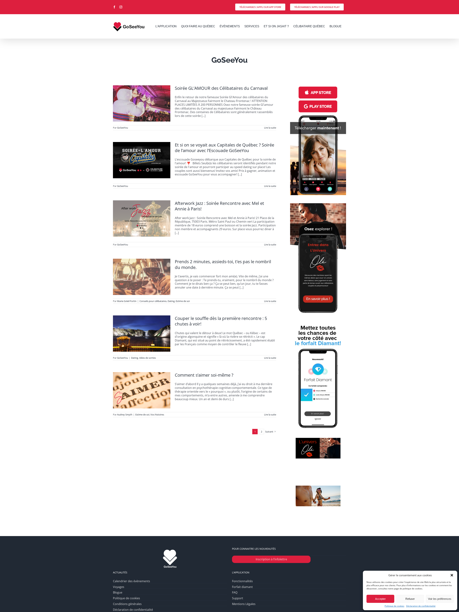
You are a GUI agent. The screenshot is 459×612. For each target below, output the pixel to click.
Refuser (410, 598)
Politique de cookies (394, 606)
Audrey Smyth (124, 414)
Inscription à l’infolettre (271, 559)
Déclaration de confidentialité (421, 606)
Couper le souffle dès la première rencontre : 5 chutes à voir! (221, 321)
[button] (452, 575)
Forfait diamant (242, 587)
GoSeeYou (122, 127)
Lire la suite (270, 127)
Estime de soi (183, 301)
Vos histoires (157, 414)
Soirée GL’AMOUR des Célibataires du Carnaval (221, 88)
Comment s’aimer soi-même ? (204, 375)
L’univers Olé (318, 470)
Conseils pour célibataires (153, 301)
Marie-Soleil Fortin (126, 301)
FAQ (234, 592)
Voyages (118, 587)
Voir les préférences (439, 598)
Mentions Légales (243, 604)
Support (237, 598)
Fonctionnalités (242, 581)
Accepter (380, 598)
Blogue (117, 592)
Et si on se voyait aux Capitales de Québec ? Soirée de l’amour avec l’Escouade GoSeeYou (224, 147)
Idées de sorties (147, 357)
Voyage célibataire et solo (318, 518)
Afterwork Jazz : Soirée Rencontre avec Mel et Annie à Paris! (219, 206)
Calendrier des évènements (131, 581)
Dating (171, 301)
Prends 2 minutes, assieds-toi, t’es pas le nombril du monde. (223, 264)
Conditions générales (127, 604)
